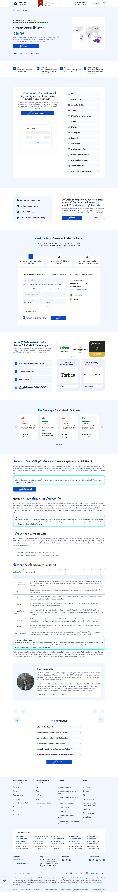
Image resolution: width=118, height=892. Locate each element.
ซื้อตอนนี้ (72, 217)
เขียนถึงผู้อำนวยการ (23, 863)
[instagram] (93, 860)
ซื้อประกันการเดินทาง (26, 46)
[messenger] (70, 860)
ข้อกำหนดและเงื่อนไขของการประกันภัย (38, 317)
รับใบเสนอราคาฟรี (37, 113)
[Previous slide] (16, 427)
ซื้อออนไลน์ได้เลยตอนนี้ (25, 489)
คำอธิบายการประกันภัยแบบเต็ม (78, 289)
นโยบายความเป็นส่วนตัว (31, 318)
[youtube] (97, 860)
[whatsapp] (66, 860)
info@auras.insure (18, 859)
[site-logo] (20, 3)
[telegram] (63, 860)
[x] (100, 860)
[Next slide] (102, 427)
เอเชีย (19, 10)
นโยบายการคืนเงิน (42, 318)
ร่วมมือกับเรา (87, 809)
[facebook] (90, 860)
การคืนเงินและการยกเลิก (98, 889)
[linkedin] (104, 860)
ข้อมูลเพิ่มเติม (49, 306)
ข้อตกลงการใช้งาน (66, 889)
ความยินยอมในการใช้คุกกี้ (81, 889)
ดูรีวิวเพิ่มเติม (59, 444)
